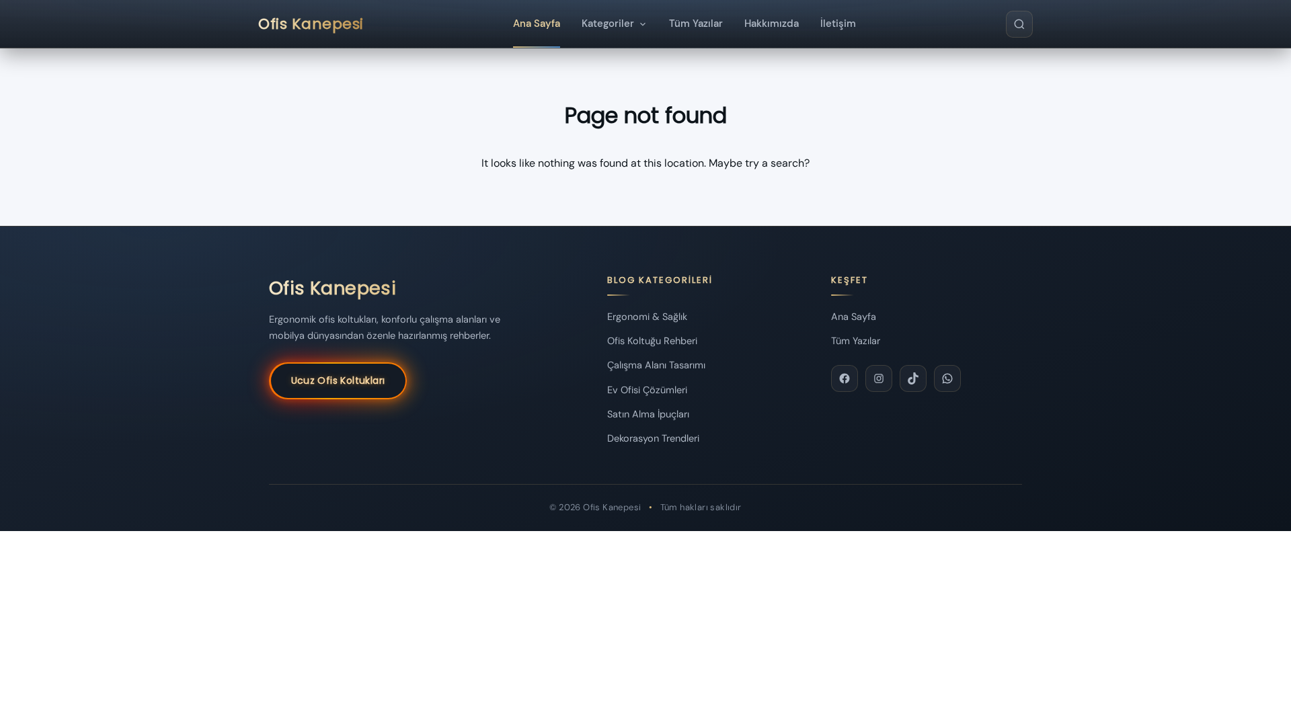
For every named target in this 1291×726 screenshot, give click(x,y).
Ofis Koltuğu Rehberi (652, 341)
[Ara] (1019, 24)
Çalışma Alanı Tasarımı (656, 365)
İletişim (838, 23)
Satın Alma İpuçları (648, 414)
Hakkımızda (771, 23)
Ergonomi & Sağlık (647, 317)
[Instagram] (878, 378)
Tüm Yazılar (696, 23)
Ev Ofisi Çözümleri (647, 390)
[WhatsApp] (947, 378)
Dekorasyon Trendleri (653, 438)
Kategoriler (608, 23)
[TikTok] (913, 378)
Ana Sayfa (536, 23)
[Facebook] (844, 378)
